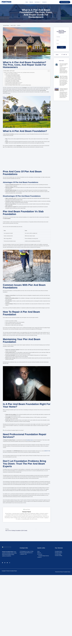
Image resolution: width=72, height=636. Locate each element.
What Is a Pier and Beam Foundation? (12, 73)
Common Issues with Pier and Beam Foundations (13, 79)
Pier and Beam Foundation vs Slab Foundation (13, 78)
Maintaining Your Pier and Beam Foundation (12, 81)
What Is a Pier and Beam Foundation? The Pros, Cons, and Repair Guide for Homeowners (19, 72)
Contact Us (44, 2)
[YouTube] (7, 562)
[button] (40, 2)
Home (27, 2)
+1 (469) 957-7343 (23, 554)
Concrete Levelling (58, 555)
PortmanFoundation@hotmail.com (26, 552)
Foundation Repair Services (43, 555)
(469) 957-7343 (47, 450)
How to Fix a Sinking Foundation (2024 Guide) (64, 64)
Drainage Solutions (58, 552)
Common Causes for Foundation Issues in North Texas (64, 89)
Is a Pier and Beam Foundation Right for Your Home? (14, 82)
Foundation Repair (58, 551)
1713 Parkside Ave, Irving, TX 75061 (26, 551)
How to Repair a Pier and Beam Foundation (12, 80)
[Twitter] (4, 562)
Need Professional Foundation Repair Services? (13, 83)
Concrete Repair (58, 554)
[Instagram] (9, 562)
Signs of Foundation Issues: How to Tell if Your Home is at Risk (64, 77)
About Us (31, 2)
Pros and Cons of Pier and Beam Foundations (13, 74)
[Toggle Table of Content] (48, 71)
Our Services (37, 2)
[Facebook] (2, 562)
